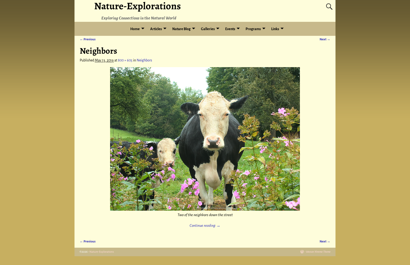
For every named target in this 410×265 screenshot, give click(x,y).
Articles (156, 29)
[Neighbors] (205, 139)
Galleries (208, 29)
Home (135, 29)
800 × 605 (125, 60)
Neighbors (144, 60)
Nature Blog (181, 29)
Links (275, 29)
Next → (325, 39)
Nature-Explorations (101, 251)
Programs (253, 29)
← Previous (88, 39)
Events (230, 29)
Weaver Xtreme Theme (318, 251)
